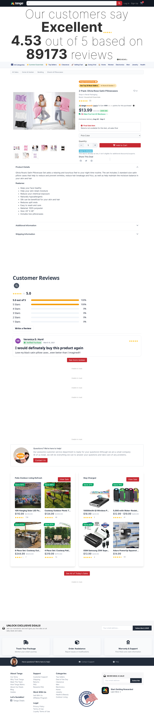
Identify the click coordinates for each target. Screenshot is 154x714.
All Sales (15, 72)
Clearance (64, 65)
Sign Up (134, 3)
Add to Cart (121, 145)
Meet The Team (16, 682)
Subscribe (136, 680)
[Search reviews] (16, 285)
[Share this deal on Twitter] (86, 161)
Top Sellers (51, 65)
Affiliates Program (40, 698)
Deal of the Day (62, 679)
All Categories (19, 65)
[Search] (119, 3)
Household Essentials (92, 97)
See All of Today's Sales (77, 573)
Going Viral (90, 65)
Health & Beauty (62, 694)
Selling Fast (77, 65)
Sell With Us (37, 695)
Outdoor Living (62, 697)
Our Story (14, 677)
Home (102, 65)
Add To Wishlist (86, 151)
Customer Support (40, 677)
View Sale (64, 479)
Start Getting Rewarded (122, 689)
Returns (36, 682)
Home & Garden (28, 72)
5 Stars (16, 304)
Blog (12, 689)
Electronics (120, 65)
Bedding (41, 72)
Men (128, 65)
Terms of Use (38, 709)
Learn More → (116, 692)
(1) (89, 100)
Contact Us (40, 460)
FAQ (117, 662)
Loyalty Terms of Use (41, 711)
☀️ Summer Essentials (35, 65)
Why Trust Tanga (17, 679)
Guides (13, 692)
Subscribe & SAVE (142, 628)
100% (83, 304)
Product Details (23, 167)
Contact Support (87, 662)
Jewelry (135, 65)
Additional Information (26, 225)
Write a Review (23, 328)
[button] (133, 106)
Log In (126, 3)
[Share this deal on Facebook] (81, 161)
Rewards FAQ (38, 687)
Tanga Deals (18, 700)
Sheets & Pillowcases (55, 72)
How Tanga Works (17, 684)
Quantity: (83, 141)
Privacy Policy (38, 706)
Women (111, 65)
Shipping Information (25, 234)
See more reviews (77, 360)
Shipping (36, 679)
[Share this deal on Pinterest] (92, 161)
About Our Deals (16, 687)
